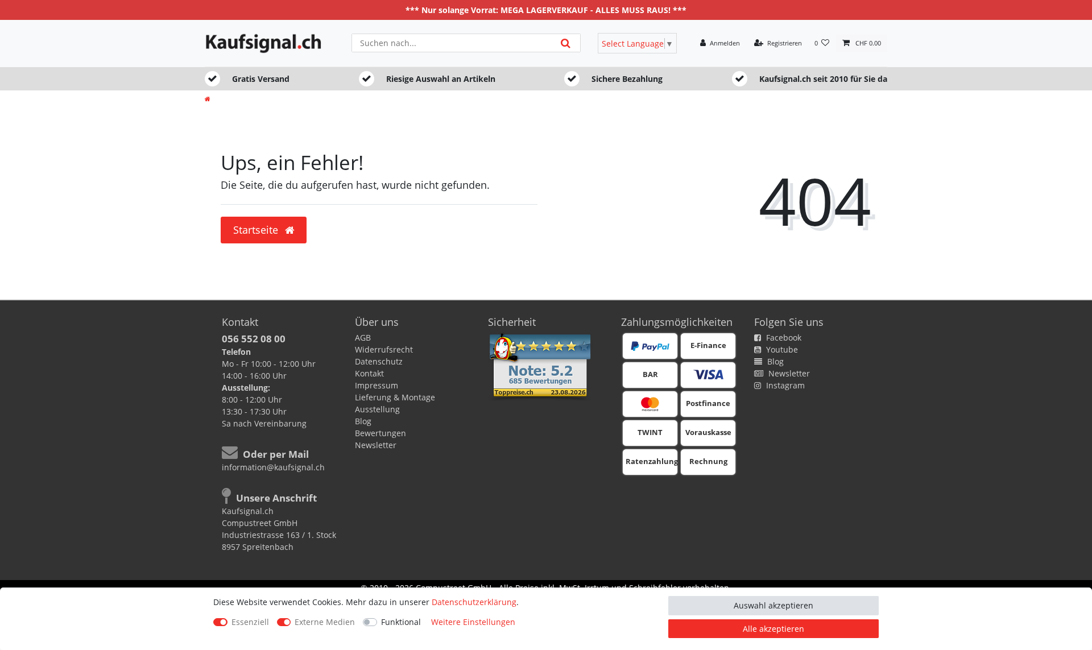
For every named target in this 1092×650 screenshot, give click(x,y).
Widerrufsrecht (384, 349)
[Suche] (565, 43)
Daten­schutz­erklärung (474, 602)
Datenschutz (379, 361)
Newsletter (375, 445)
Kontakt (369, 373)
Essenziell (250, 621)
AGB (363, 337)
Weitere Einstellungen (473, 621)
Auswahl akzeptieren (773, 605)
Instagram (784, 385)
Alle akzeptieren (773, 628)
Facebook (782, 337)
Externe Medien (325, 621)
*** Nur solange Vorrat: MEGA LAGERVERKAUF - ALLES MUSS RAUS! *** (546, 10)
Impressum (376, 385)
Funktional (401, 621)
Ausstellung (377, 409)
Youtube (781, 349)
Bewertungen (380, 433)
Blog (363, 421)
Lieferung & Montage (395, 397)
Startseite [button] (257, 230)
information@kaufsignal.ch (273, 467)
